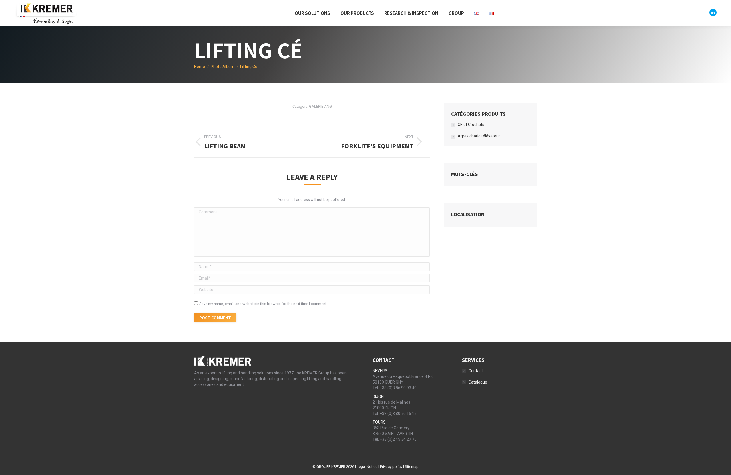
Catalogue (478, 382)
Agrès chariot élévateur (479, 136)
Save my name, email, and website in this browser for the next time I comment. (263, 304)
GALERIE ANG (320, 106)
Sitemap (412, 466)
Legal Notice (367, 466)
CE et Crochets (471, 124)
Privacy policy (391, 466)
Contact (476, 370)
